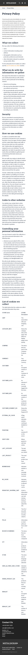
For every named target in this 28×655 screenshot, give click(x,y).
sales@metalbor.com (8, 628)
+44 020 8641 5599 (7, 625)
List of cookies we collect (13, 65)
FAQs (13, 649)
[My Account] (22, 3)
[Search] (19, 3)
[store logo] (11, 3)
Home (3, 8)
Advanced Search (6, 649)
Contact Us (19, 647)
